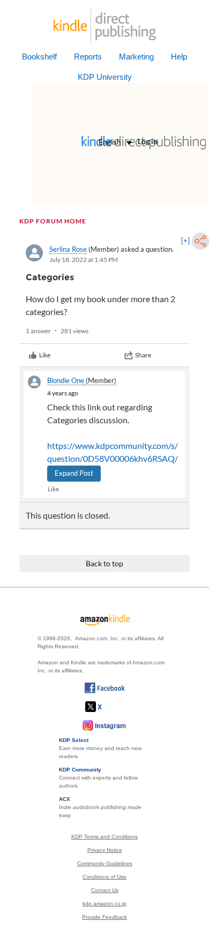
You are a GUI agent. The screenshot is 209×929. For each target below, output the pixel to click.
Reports (88, 56)
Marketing (136, 56)
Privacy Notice (104, 850)
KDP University (105, 76)
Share (143, 355)
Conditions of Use (104, 877)
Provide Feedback (104, 917)
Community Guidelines (104, 863)
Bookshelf (39, 56)
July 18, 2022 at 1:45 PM (83, 260)
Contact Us (104, 890)
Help (179, 56)
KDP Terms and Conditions (104, 837)
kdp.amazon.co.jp (104, 903)
